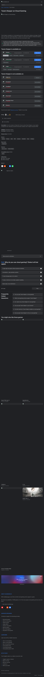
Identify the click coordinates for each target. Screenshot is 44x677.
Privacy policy (40, 675)
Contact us (5, 663)
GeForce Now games (7, 621)
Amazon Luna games (7, 625)
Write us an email (6, 665)
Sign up (37, 77)
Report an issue (6, 660)
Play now (37, 52)
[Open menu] (42, 2)
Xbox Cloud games (7, 628)
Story (28, 138)
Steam (3, 153)
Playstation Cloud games (8, 630)
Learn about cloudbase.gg (7, 604)
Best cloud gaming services (8, 644)
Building (3, 138)
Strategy (32, 138)
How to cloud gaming (7, 640)
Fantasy (7, 138)
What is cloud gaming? (7, 642)
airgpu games (5, 624)
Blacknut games (6, 627)
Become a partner (6, 662)
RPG (15, 138)
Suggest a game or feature (8, 659)
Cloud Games (6, 7)
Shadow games (6, 622)
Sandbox (18, 138)
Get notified (37, 82)
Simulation (24, 138)
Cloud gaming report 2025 (8, 648)
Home (2, 7)
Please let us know (14, 109)
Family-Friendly (11, 148)
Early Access (4, 148)
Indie (12, 138)
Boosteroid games (6, 619)
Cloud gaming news (7, 645)
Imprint (35, 675)
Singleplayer (4, 143)
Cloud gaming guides (7, 647)
